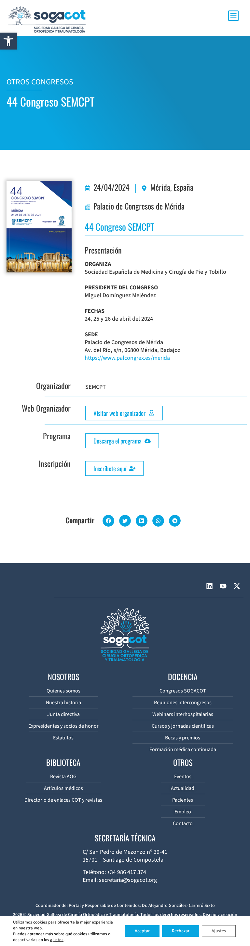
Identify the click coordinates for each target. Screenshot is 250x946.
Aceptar (142, 931)
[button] (8, 41)
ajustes (56, 940)
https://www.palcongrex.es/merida (127, 358)
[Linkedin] (209, 586)
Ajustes (219, 931)
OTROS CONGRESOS (40, 82)
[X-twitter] (236, 586)
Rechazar (180, 931)
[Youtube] (223, 586)
